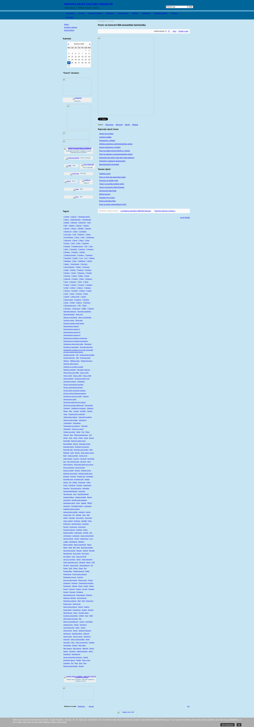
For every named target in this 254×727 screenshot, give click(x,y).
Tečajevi (76, 624)
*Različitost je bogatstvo (78, 408)
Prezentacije (67, 586)
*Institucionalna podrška (87, 355)
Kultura (85, 530)
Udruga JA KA (67, 630)
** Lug (81, 258)
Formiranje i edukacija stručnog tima (112, 161)
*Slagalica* (90, 408)
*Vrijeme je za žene (69, 432)
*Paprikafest (81, 381)
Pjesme (75, 568)
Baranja (91, 438)
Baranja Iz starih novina (78, 441)
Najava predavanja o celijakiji (110, 147)
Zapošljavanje (76, 654)
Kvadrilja (85, 532)
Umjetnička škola (77, 633)
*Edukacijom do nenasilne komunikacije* (75, 341)
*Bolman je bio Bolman (70, 317)
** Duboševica (90, 237)
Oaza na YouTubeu (69, 559)
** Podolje (89, 273)
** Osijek (66, 270)
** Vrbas (71, 293)
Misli (74, 547)
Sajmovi (80, 607)
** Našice (66, 264)
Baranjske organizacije (82, 447)
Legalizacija (76, 535)
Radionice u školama (69, 598)
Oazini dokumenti (87, 559)
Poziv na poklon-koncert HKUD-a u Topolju (114, 151)
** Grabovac (85, 243)
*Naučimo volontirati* (69, 369)
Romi (83, 601)
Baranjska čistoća (68, 447)
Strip (80, 618)
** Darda (87, 234)
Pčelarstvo (80, 592)
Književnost (66, 524)
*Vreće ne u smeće (77, 429)
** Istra (91, 246)
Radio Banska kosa (69, 595)
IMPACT (89, 503)
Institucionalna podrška (70, 512)
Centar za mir (83, 455)
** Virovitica (74, 290)
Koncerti (120, 125)
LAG (90, 532)
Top (188, 706)
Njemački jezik (67, 553)
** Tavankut (72, 282)
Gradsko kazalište (80, 497)
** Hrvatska (66, 246)
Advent (65, 438)
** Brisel (75, 231)
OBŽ (93, 562)
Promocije (72, 589)
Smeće (75, 613)
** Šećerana (86, 302)
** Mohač (89, 261)
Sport (86, 615)
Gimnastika (85, 488)
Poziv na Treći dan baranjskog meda (112, 177)
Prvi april (84, 589)
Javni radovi (88, 518)
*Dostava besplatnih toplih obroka (73, 323)
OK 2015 (66, 565)
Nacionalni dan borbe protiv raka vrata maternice (116, 158)
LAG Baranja (67, 535)
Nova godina (77, 553)
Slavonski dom (67, 613)
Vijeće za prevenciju (82, 642)
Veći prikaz (66, 642)
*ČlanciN (66, 435)
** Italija (65, 249)
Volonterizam (67, 645)
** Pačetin (73, 270)
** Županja (90, 308)
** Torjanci (73, 285)
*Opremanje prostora (69, 381)
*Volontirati (84, 426)
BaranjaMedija (67, 444)
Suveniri (82, 621)
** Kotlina (75, 258)
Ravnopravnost (81, 598)
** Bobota (86, 225)
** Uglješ (66, 287)
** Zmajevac (77, 299)
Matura (89, 544)
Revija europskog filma (107, 201)
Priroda (80, 586)
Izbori (84, 515)
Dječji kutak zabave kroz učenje (83, 464)
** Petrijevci (88, 270)
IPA (73, 515)
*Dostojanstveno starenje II (71, 329)
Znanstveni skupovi (69, 660)
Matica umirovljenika (80, 544)
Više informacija (227, 725)
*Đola (71, 435)
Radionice (89, 595)
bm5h (128, 125)
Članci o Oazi (86, 660)
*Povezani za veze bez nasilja (72, 396)
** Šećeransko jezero (69, 305)
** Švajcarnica (76, 308)
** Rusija (86, 276)
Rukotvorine (89, 601)
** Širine (84, 305)
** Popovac (66, 276)
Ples (85, 568)
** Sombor (74, 279)
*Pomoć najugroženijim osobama (73, 384)
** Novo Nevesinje (68, 267)
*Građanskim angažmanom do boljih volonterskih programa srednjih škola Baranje (78, 351)
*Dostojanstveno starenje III (71, 332)
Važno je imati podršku (78, 639)
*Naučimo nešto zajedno (70, 363)
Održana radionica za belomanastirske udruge (116, 144)
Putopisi (65, 592)
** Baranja (73, 216)
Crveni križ (83, 458)
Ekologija (73, 476)
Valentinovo (87, 636)
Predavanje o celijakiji (107, 141)
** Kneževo (80, 255)
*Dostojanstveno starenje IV (71, 335)
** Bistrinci (71, 225)
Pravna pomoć (82, 580)
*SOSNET (83, 411)
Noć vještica (67, 556)
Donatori (77, 470)
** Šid (79, 305)
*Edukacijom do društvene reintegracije (75, 338)
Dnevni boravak (80, 467)
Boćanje (77, 452)
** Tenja (79, 282)
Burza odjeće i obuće (87, 452)
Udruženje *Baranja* (85, 630)
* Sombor (76, 411)
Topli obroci (83, 624)
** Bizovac (79, 225)
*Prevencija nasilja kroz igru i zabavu (74, 402)
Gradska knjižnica (68, 497)
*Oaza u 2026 (87, 375)
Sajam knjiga (76, 604)
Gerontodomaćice (76, 488)
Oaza (73, 556)
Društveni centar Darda (70, 473)
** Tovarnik (80, 285)
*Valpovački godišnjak (85, 417)
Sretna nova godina (106, 134)
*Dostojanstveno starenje (71, 326)
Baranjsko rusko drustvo (81, 449)
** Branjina (88, 228)
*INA (77, 355)
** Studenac (88, 279)
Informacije (66, 506)
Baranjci (75, 444)
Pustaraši (91, 589)
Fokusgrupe (81, 482)
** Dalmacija (80, 234)
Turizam (83, 627)
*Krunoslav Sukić (85, 358)
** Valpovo (79, 287)
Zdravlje (85, 657)
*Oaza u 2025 (77, 375)
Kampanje (77, 521)
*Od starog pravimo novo (82, 378)
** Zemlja (83, 296)
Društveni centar (86, 470)
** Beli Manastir (86, 219)
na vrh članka (185, 217)
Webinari (75, 645)
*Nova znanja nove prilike (71, 372)
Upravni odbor (67, 636)
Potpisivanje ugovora (69, 577)
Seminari (84, 610)
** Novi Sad (83, 264)
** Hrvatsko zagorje (77, 246)
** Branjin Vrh (67, 231)
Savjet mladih (67, 610)
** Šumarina (67, 308)
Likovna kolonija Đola (87, 535)
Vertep (88, 639)
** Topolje (66, 285)
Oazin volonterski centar (70, 562)
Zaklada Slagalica (82, 651)
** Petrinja (66, 273)
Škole (76, 663)
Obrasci (88, 562)
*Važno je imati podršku (70, 420)
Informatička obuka (77, 506)
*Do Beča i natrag (68, 320)
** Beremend (82, 222)
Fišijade (74, 482)
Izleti (88, 515)
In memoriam (88, 506)
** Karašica (74, 252)
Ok (239, 725)
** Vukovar (78, 293)
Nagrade (79, 550)
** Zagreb (66, 296)
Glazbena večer (105, 174)
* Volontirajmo (67, 423)
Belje (91, 449)
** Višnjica (82, 290)
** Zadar (85, 293)
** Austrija (66, 216)
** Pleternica (81, 273)
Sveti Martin (89, 621)
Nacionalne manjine (69, 550)
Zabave (65, 651)
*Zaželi (78, 432)
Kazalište (84, 521)
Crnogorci (76, 458)
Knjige (90, 521)
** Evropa (66, 243)
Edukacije (66, 476)
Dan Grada (90, 458)
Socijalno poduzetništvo (70, 615)
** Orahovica (86, 267)
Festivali (87, 479)
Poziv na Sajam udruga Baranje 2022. (113, 204)
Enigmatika (89, 476)
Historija (89, 497)
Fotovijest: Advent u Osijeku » (165, 211)
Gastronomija (87, 485)
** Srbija (81, 279)
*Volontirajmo (77, 423)
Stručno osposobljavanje (70, 621)
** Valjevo (72, 287)
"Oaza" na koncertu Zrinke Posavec (111, 187)
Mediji (70, 547)
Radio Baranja (80, 595)
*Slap (70, 411)
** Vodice (89, 290)
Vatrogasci (66, 639)
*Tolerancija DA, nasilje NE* (76, 414)
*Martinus (66, 361)
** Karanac (66, 252)
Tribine (77, 627)
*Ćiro (82, 432)
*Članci (87, 432)
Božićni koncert (104, 194)
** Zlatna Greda (68, 299)
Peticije (65, 568)
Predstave (74, 583)
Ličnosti (76, 538)
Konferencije (73, 527)
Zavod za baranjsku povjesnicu (72, 657)
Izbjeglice (78, 515)
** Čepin (65, 302)
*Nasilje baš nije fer (86, 361)
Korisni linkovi (69, 30)
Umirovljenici (67, 633)
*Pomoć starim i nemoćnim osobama (74, 390)
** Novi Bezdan (74, 264)
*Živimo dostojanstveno (81, 435)
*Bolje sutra (79, 314)
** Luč (86, 258)
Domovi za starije (68, 470)
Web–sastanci (67, 648)
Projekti (91, 586)
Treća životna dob (68, 627)
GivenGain (82, 491)
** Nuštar (78, 267)
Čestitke (78, 660)
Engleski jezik (81, 476)
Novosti (91, 706)
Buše (65, 455)
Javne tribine (80, 518)
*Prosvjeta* (66, 408)
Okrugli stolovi (74, 565)
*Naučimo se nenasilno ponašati (73, 367)
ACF (90, 435)
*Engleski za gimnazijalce (71, 347)
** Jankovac (81, 249)
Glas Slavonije (67, 494)
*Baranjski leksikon (69, 314)
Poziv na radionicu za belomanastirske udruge (116, 154)
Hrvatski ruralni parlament (79, 500)
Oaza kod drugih (81, 556)
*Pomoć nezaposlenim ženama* (73, 387)
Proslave (78, 589)
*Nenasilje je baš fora (83, 369)
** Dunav (74, 240)
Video (72, 642)
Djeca (89, 461)
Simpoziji (90, 610)
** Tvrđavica (88, 285)
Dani (64, 461)
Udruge (75, 630)
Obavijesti (82, 562)
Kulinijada (79, 530)
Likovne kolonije (68, 538)
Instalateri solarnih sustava (71, 509)
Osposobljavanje (85, 565)
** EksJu (81, 240)
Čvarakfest (66, 663)
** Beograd (73, 222)
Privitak (86, 586)
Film (70, 482)
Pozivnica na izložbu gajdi (108, 181)
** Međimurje (81, 261)
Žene (85, 663)
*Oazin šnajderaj (68, 378)
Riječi (79, 601)
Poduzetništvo (67, 571)
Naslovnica (81, 706)
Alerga (75, 438)
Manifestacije (73, 541)
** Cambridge (82, 231)
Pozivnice (110, 125)
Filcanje (65, 482)
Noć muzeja (85, 553)
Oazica (78, 559)
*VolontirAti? (67, 429)
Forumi (65, 485)
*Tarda (65, 414)
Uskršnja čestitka (105, 137)
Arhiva (66, 24)
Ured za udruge (78, 636)
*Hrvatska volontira (69, 355)
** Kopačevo (89, 255)
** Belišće (66, 222)
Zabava (91, 648)
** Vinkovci (66, 290)
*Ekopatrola (87, 344)
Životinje (81, 666)
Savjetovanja (77, 610)
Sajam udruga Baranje (70, 607)
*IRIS (77, 358)
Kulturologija (78, 532)
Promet (65, 589)
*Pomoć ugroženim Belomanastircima (74, 393)
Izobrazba (72, 518)
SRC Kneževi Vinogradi (70, 618)
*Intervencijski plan (69, 358)
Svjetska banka (68, 624)
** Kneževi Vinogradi (69, 255)
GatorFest (66, 488)
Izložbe (65, 518)
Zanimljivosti (67, 654)
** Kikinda (82, 252)
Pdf (92, 565)
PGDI (70, 568)
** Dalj (74, 234)
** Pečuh (73, 273)
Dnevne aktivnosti (68, 467)
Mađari (65, 547)
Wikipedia (85, 648)
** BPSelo (80, 228)
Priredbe (74, 586)
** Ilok (85, 246)
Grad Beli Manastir (83, 494)
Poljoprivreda (67, 574)
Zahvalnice (72, 651)
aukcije (86, 438)
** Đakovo (79, 302)
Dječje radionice (68, 464)
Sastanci (86, 607)
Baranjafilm (66, 441)
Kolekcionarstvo (76, 524)
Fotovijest (79, 485)
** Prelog (74, 276)
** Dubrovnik (67, 240)
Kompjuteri (85, 524)
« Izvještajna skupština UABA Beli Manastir (135, 211)
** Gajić (72, 243)
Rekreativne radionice (70, 601)
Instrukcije (82, 512)
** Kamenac (90, 249)
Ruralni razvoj (67, 604)
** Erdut (87, 240)
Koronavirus (81, 527)
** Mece (74, 261)
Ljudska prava (84, 538)
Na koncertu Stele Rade (107, 191)
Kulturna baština (68, 532)
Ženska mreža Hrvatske (70, 666)
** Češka (72, 302)
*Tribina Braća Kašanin (70, 417)
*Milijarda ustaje (75, 361)
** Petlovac (80, 270)
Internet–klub (67, 515)
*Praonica (86, 396)
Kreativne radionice (69, 530)
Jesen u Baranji (68, 521)
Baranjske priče (68, 449)
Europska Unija (78, 479)
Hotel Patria (67, 500)
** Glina (78, 243)
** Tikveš (85, 282)
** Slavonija (66, 279)
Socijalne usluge (84, 613)
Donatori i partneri (70, 27)
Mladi (78, 547)
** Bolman (66, 228)
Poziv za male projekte (70, 580)
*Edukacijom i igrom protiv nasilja (73, 344)
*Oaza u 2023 (84, 372)
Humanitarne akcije (69, 503)
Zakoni (91, 651)
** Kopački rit (67, 258)
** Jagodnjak (73, 249)
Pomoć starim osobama (79, 574)
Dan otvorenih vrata (73, 461)
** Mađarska (67, 261)
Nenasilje (92, 550)
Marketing (81, 541)
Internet (88, 512)
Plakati (135, 125)
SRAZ (91, 615)
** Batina (66, 219)
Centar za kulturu (73, 455)
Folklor (88, 482)
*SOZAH (89, 411)
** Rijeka (80, 276)
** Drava (76, 237)
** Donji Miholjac (68, 237)
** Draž (82, 237)
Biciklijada (66, 452)
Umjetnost (86, 633)
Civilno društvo (67, 458)
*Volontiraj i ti (83, 420)
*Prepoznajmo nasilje (69, 399)
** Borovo (73, 228)
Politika (87, 571)
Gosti (74, 494)
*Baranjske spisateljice (84, 311)
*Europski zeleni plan (86, 347)
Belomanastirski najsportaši (109, 164)
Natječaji (85, 550)
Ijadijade (83, 503)
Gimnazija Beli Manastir (70, 491)
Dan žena (83, 461)
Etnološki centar (68, 479)
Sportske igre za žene (107, 198)
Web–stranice (77, 648)
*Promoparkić (89, 405)
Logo (91, 538)
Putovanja (72, 592)
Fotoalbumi (72, 485)
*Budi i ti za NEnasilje (84, 317)
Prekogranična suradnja (86, 583)
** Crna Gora (67, 234)
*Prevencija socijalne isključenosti (73, 405)
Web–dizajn (82, 645)
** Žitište (83, 308)
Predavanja (66, 583)
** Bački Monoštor (75, 219)
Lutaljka (65, 541)
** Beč (89, 222)
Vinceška (91, 642)
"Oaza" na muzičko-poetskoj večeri (111, 184)
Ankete (80, 438)
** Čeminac (85, 299)
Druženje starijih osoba (85, 473)
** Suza (65, 282)
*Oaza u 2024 (67, 375)
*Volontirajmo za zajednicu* (71, 426)
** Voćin (65, 293)
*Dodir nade (79, 320)
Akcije (70, 438)
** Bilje (65, 225)
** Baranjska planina (84, 216)
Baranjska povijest (84, 444)
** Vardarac (87, 287)
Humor (78, 503)
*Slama (65, 411)
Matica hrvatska (68, 544)
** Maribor (92, 258)
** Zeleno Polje (74, 296)
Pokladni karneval (78, 571)
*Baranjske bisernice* (69, 311)
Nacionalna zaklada (87, 547)
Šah (72, 663)
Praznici (90, 580)
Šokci (80, 663)
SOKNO (81, 615)
